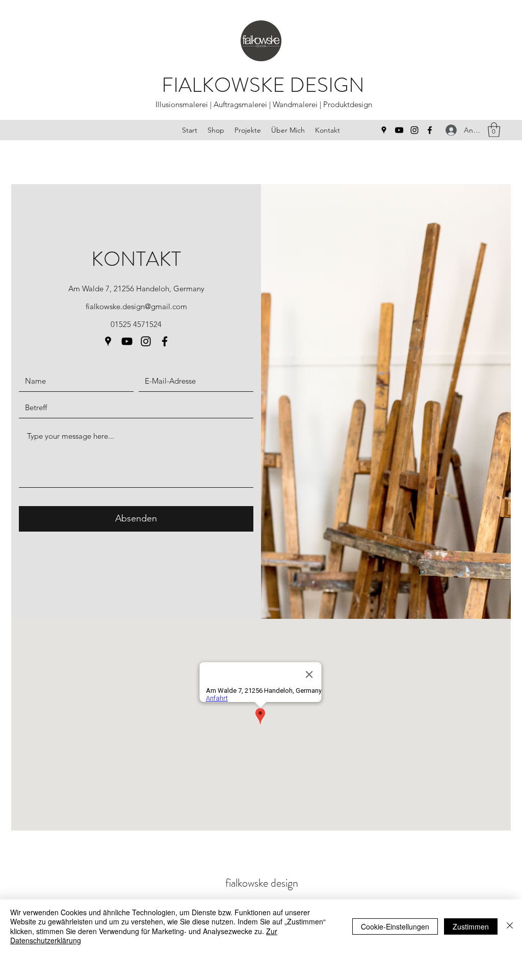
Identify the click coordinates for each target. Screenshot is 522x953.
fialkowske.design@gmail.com (136, 306)
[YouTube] (399, 130)
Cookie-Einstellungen (395, 926)
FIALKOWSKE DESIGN (263, 84)
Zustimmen (471, 926)
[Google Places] (384, 130)
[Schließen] (510, 926)
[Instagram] (414, 130)
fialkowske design (261, 883)
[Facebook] (430, 130)
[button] (494, 129)
